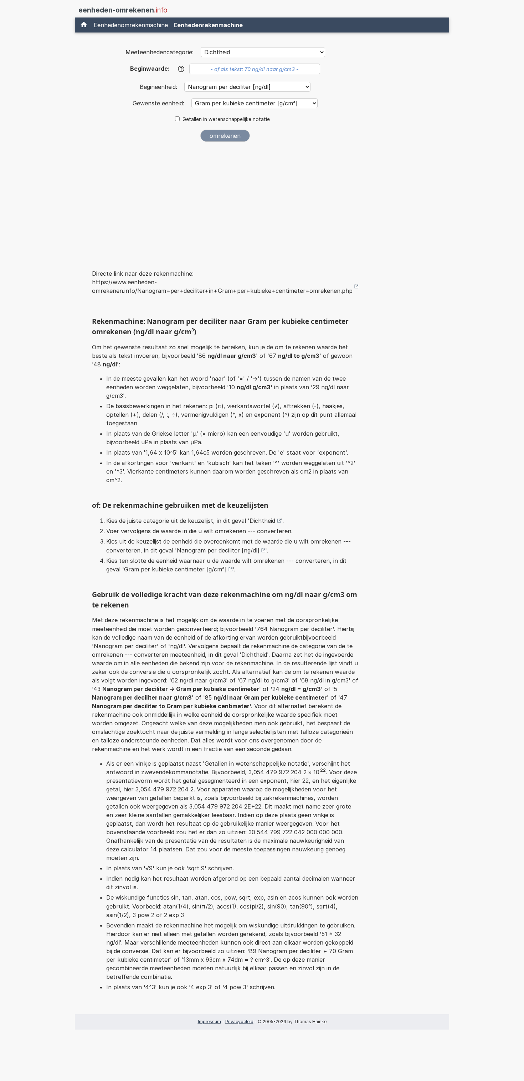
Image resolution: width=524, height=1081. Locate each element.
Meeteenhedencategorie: (159, 52)
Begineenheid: (159, 86)
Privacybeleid (239, 1021)
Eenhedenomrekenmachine (131, 25)
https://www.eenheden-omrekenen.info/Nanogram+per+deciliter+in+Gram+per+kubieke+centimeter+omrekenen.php (222, 286)
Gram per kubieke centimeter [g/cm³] (175, 569)
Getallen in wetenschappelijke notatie (226, 119)
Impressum (209, 1021)
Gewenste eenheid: (159, 103)
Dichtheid (262, 520)
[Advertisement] (225, 200)
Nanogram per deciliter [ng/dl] (218, 550)
